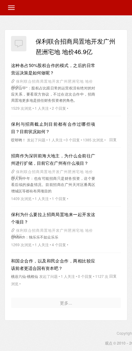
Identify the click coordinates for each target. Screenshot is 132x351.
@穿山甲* (19, 87)
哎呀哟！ (18, 139)
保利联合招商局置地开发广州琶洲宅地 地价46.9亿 (52, 81)
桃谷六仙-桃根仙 (24, 276)
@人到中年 (20, 178)
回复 (113, 139)
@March (18, 236)
